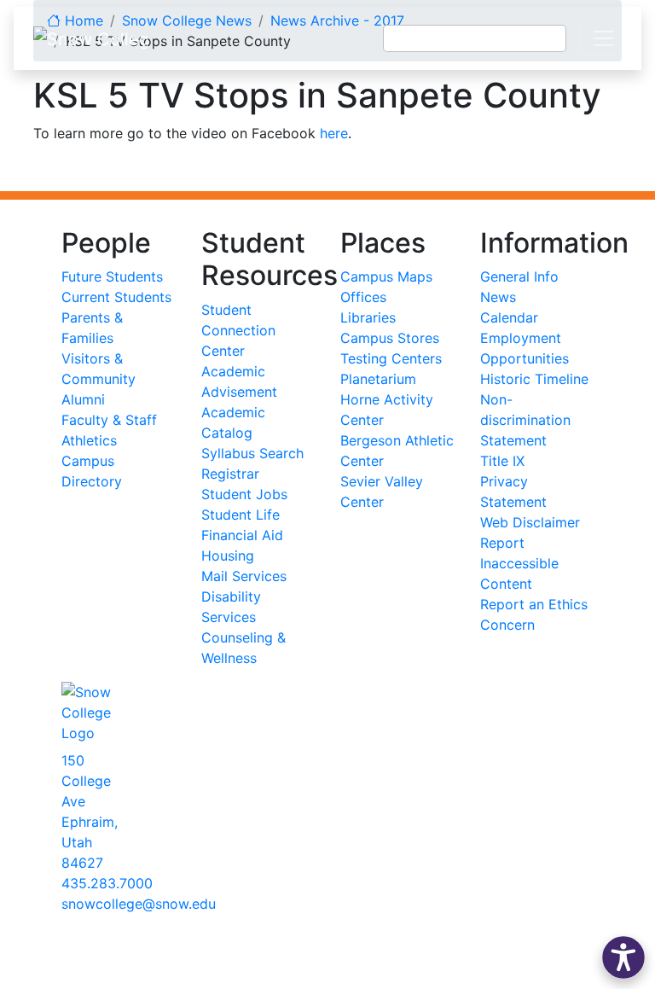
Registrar (230, 473)
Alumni (83, 399)
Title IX (502, 460)
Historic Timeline (534, 378)
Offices (363, 296)
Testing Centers (391, 358)
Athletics (89, 440)
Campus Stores (389, 337)
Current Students (116, 296)
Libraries (368, 317)
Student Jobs (244, 494)
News (498, 296)
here (334, 133)
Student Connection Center (238, 330)
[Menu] (604, 38)
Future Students (112, 276)
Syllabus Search (252, 453)
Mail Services (244, 576)
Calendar (509, 317)
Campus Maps (386, 276)
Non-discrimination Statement (525, 420)
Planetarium (378, 378)
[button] (623, 957)
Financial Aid (242, 535)
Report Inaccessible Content (519, 563)
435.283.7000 (107, 883)
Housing (227, 555)
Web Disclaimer (530, 522)
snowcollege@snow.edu (138, 903)
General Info (519, 276)
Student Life (240, 514)
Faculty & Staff (109, 419)
